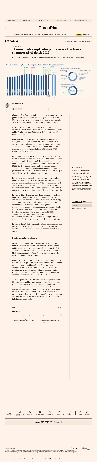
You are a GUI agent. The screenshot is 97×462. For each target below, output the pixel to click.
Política (82, 41)
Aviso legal (11, 458)
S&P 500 (25, 20)
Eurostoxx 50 (59, 20)
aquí (44, 322)
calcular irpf (9, 414)
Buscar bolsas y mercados (79, 201)
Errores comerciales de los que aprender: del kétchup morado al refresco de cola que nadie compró (82, 178)
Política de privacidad (35, 458)
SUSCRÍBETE (78, 34)
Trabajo (42, 315)
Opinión (58, 34)
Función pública (23, 315)
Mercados (26, 34)
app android (87, 414)
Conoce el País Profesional (48, 422)
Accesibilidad (42, 458)
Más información (16, 322)
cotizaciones (69, 414)
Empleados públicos (17, 46)
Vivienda (67, 41)
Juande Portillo (17, 103)
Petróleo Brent (42, 20)
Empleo (71, 41)
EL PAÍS (63, 34)
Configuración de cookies (25, 458)
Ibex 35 (9, 20)
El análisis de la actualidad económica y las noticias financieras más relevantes (31, 307)
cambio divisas (50, 414)
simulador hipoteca (20, 414)
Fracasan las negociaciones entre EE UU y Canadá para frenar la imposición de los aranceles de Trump (82, 184)
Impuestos (76, 41)
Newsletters (52, 458)
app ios (80, 414)
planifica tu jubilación (39, 414)
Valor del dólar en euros (79, 20)
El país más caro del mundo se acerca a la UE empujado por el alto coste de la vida (81, 190)
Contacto (6, 458)
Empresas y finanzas (18, 34)
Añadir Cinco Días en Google (55, 109)
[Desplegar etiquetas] (61, 315)
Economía (31, 34)
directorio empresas (60, 414)
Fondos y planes (44, 34)
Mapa (46, 458)
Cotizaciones (37, 34)
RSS (49, 458)
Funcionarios (15, 315)
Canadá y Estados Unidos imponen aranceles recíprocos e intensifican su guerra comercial (80, 172)
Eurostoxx (78, 208)
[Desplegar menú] (6, 27)
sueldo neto (29, 414)
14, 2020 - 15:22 (20, 105)
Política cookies (16, 458)
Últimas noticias (52, 34)
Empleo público (31, 315)
